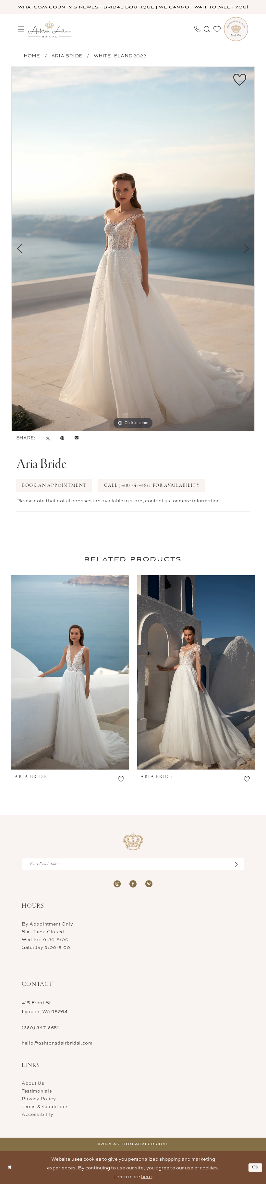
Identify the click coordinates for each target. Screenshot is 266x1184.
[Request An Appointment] (236, 29)
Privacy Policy (39, 1098)
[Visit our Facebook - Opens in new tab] (133, 883)
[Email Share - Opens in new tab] (76, 438)
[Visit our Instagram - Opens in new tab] (117, 883)
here (146, 1176)
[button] (21, 29)
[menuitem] (21, 29)
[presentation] (70, 672)
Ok (255, 1167)
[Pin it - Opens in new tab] (62, 438)
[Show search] (207, 29)
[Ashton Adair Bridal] (49, 29)
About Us (33, 1083)
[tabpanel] (133, 249)
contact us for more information (182, 500)
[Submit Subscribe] (239, 864)
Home (32, 55)
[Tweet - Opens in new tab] (47, 438)
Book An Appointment (54, 486)
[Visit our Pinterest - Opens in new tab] (149, 883)
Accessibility (38, 1114)
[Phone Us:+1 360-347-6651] (197, 29)
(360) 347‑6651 (40, 1027)
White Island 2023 (120, 55)
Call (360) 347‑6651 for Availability (152, 486)
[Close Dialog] (10, 1167)
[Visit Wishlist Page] (217, 29)
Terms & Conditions (45, 1106)
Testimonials (37, 1091)
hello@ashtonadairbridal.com (57, 1043)
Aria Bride (66, 55)
